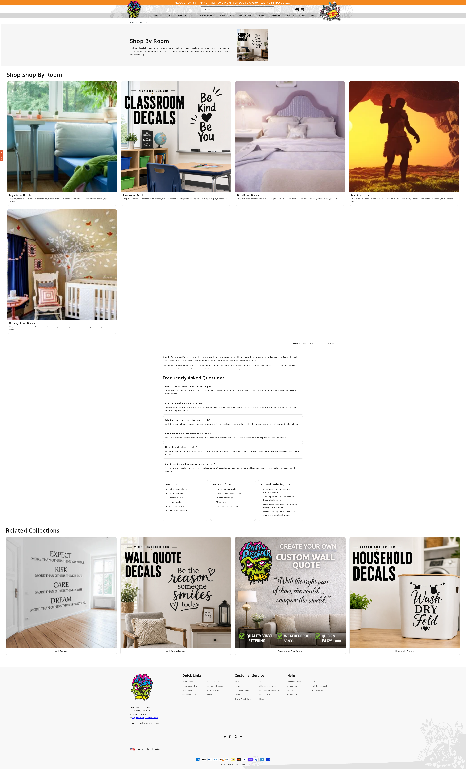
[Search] (271, 9)
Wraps (209, 695)
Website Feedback (319, 686)
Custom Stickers (189, 695)
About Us (263, 682)
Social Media (187, 690)
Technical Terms (294, 682)
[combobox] (237, 9)
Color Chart (292, 695)
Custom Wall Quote (215, 686)
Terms (237, 695)
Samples (291, 690)
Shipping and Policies (268, 686)
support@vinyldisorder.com (145, 718)
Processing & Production (269, 690)
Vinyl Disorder (229, 764)
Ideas (261, 699)
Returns (238, 686)
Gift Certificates (318, 690)
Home (132, 22)
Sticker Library (213, 690)
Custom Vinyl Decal (215, 682)
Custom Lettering (189, 686)
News (237, 682)
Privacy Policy (265, 695)
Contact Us (292, 686)
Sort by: (296, 343)
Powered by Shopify (240, 764)
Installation (316, 682)
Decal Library (187, 682)
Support (2, 155)
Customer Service (242, 690)
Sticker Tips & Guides (243, 699)
